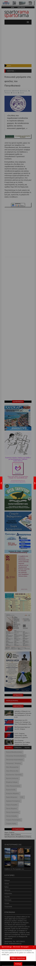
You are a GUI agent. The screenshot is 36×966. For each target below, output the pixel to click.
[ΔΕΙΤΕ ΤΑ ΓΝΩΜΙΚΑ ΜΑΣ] (35, 483)
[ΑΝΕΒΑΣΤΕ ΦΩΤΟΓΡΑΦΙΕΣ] (1, 483)
